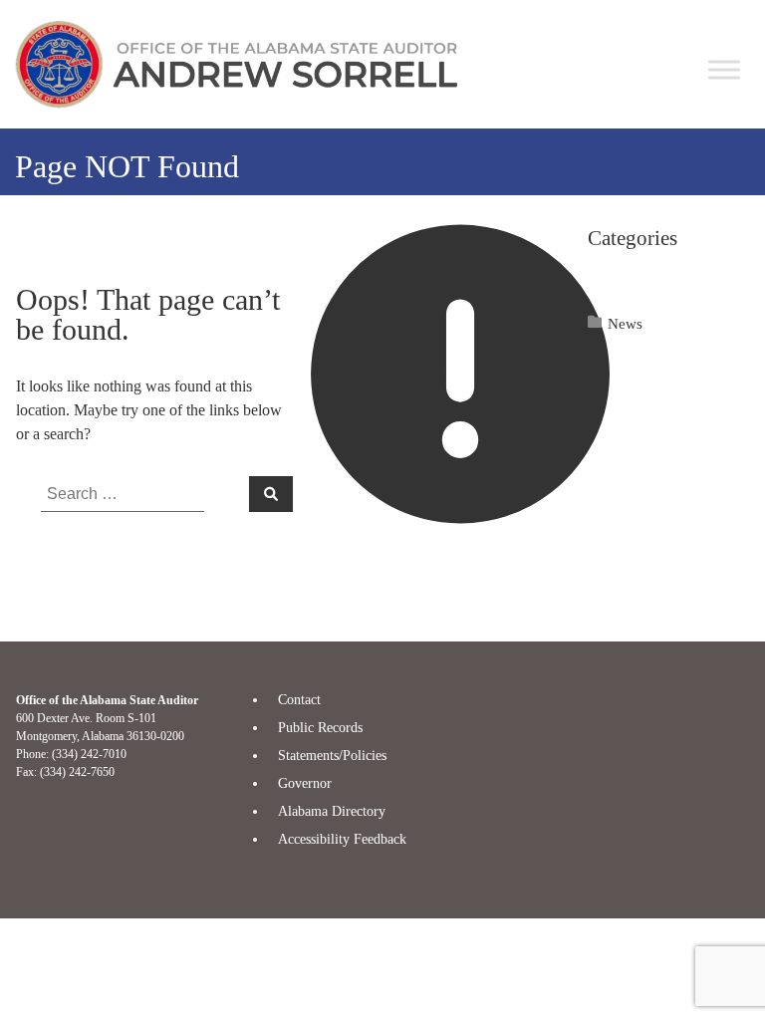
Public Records (320, 727)
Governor (305, 783)
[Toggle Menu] (724, 69)
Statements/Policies (332, 755)
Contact (299, 699)
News (625, 324)
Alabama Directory (331, 811)
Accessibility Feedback (342, 839)
